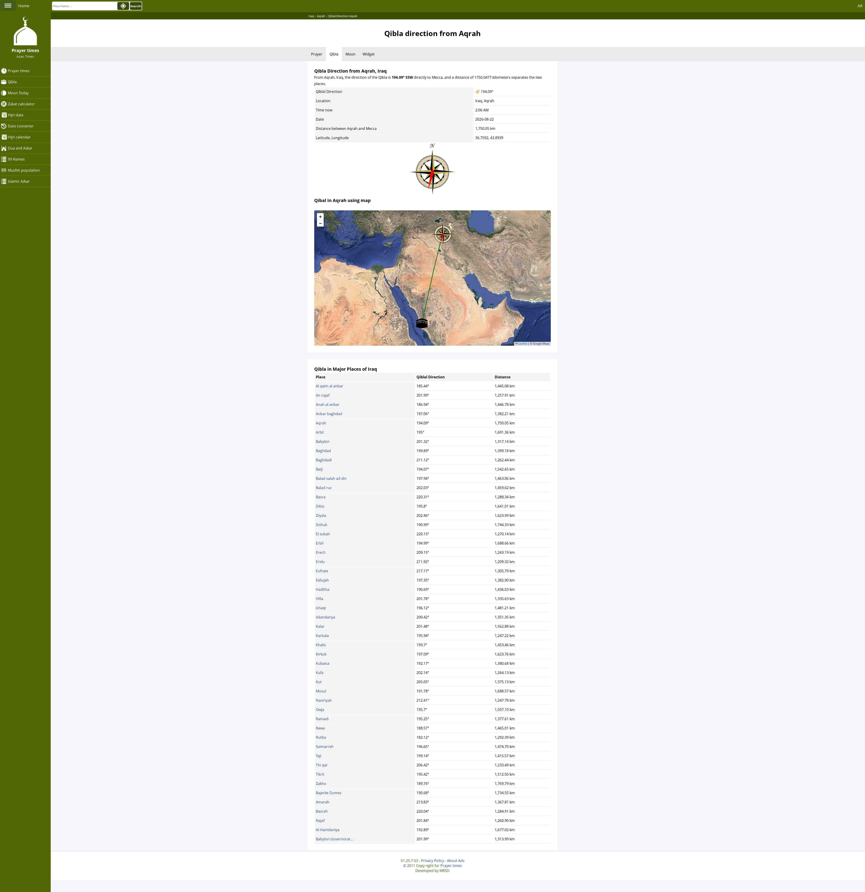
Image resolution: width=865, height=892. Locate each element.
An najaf (323, 395)
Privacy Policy (432, 860)
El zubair (323, 533)
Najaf (320, 820)
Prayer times (19, 70)
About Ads (455, 860)
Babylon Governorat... (334, 839)
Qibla (12, 81)
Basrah (322, 811)
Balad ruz (324, 487)
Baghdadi (324, 459)
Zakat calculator (21, 103)
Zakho (321, 783)
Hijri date (15, 115)
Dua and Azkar (20, 148)
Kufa (319, 672)
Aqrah (321, 423)
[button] (442, 232)
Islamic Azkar (19, 181)
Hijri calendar (19, 137)
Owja (320, 709)
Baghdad (323, 450)
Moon (350, 54)
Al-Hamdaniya (327, 829)
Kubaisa (322, 663)
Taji (318, 755)
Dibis (320, 506)
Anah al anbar (327, 404)
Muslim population (24, 170)
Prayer (316, 54)
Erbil (319, 543)
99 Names (16, 159)
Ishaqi (321, 607)
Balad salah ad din (331, 478)
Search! (135, 6)
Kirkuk (321, 654)
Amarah (322, 802)
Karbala (322, 635)
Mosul (321, 691)
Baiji (319, 469)
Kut (319, 681)
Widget (369, 54)
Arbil (320, 432)
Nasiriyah (324, 700)
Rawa (320, 728)
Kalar (320, 626)
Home (23, 5)
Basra (321, 496)
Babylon (323, 441)
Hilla (319, 598)
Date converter (21, 126)
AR (860, 5)
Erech (321, 552)
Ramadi (322, 718)
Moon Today (18, 92)
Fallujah (322, 580)
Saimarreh (325, 746)
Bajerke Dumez (328, 792)
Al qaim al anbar (329, 386)
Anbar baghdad (329, 413)
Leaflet (522, 343)
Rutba (321, 737)
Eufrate (322, 570)
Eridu (320, 561)
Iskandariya (325, 617)
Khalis (321, 644)
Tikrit (320, 774)
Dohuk (321, 524)
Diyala (321, 515)
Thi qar (322, 765)
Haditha (322, 589)
